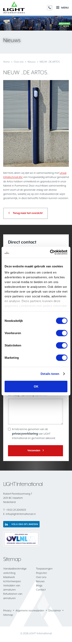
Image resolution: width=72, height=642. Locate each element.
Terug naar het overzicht (28, 213)
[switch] (61, 333)
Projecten (41, 572)
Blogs (39, 585)
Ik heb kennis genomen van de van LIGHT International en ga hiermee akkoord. (34, 434)
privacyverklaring (25, 433)
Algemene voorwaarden (30, 610)
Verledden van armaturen (11, 587)
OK (36, 386)
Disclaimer (54, 610)
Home (6, 61)
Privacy (7, 610)
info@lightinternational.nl (19, 513)
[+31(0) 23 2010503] (49, 7)
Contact (41, 589)
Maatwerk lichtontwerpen (12, 579)
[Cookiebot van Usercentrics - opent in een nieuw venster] (50, 252)
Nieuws (31, 61)
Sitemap (8, 614)
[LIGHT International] (14, 7)
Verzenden (33, 450)
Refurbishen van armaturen (12, 595)
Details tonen (50, 373)
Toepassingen (44, 568)
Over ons (18, 61)
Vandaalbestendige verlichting (15, 570)
